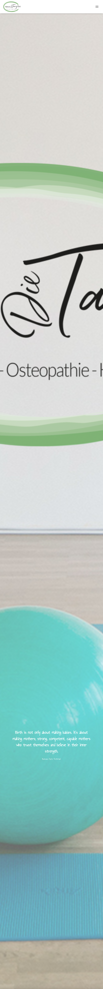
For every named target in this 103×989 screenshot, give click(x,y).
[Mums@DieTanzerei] (13, 6)
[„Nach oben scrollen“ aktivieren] (97, 983)
